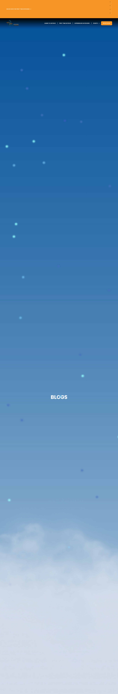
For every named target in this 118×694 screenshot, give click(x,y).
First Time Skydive (65, 23)
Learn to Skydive (50, 23)
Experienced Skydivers (82, 23)
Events (95, 23)
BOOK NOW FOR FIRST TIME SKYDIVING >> (19, 9)
